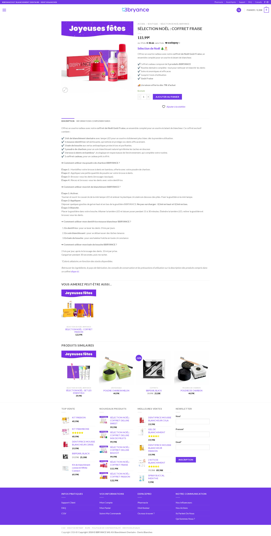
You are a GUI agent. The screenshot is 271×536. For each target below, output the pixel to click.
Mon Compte (106, 502)
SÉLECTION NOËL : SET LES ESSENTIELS (78, 391)
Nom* (178, 416)
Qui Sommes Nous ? (185, 518)
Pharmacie (219, 2)
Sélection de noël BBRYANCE (174, 24)
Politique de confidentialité (106, 528)
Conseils (258, 2)
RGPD (87, 528)
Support (242, 2)
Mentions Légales (131, 528)
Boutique (153, 24)
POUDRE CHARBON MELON (116, 390)
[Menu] (4, 10)
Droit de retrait (75, 528)
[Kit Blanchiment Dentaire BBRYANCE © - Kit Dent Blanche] (135, 10)
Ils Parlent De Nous (185, 513)
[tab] (67, 121)
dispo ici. (75, 271)
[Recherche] (239, 10)
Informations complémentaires (93, 121)
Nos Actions (182, 508)
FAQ (250, 2)
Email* (179, 442)
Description (67, 121)
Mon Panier (105, 508)
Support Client (68, 502)
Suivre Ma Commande (110, 513)
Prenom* (180, 429)
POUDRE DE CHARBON (191, 390)
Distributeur (144, 508)
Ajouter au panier (167, 96)
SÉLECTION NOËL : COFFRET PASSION (78, 330)
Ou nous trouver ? (146, 513)
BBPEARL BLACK (154, 390)
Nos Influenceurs (184, 502)
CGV (63, 513)
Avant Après (231, 2)
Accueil (141, 24)
